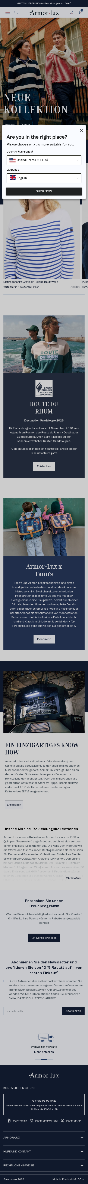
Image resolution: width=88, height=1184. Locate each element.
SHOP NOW (44, 191)
